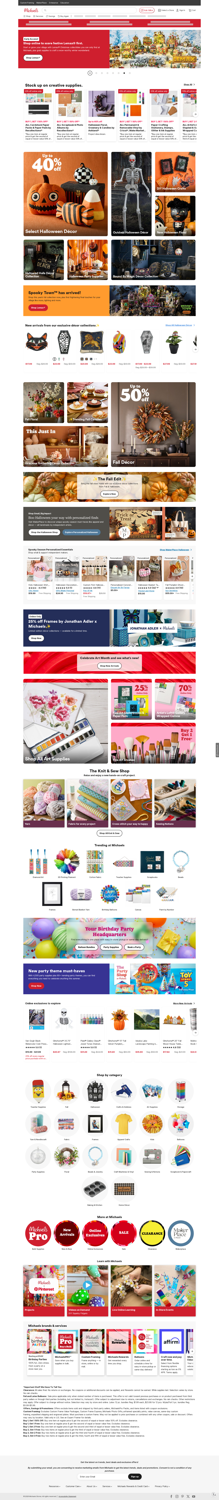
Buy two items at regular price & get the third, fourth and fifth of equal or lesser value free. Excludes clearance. (84, 1436)
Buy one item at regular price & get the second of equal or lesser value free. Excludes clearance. (76, 1423)
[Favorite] (50, 558)
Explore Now (109, 494)
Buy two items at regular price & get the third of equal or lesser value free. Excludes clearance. (76, 1429)
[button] (182, 10)
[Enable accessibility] (213, 1494)
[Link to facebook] (171, 1496)
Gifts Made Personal (65, 590)
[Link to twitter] (188, 1496)
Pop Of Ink (87, 590)
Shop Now (36, 638)
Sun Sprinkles (171, 590)
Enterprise (53, 3)
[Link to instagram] (177, 1496)
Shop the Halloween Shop (44, 532)
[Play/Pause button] (90, 73)
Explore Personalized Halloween (81, 532)
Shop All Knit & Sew (109, 833)
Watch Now (32, 58)
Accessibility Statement (67, 1496)
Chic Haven (33, 590)
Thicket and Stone (146, 591)
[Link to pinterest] (182, 1496)
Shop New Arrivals (109, 666)
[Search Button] (45, 10)
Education (65, 3)
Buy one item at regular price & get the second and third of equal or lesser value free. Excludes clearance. (81, 1426)
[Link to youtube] (194, 1496)
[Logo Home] (31, 10)
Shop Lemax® (38, 307)
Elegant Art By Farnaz (120, 587)
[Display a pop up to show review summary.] (157, 588)
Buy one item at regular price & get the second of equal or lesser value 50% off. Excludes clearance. (80, 1420)
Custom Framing (27, 3)
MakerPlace (41, 3)
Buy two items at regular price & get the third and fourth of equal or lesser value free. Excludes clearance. (81, 1432)
